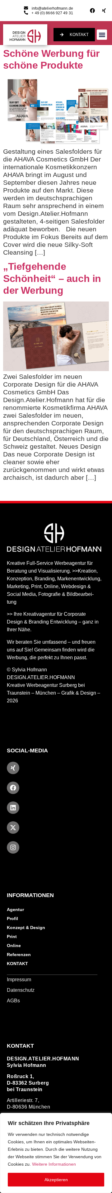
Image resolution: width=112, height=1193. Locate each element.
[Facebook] (92, 11)
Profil (12, 918)
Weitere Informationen (54, 1164)
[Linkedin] (13, 807)
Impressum (19, 979)
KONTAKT (17, 963)
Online (14, 945)
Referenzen (19, 954)
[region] (56, 1153)
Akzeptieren (56, 1179)
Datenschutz (21, 990)
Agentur (15, 909)
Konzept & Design (26, 927)
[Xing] (104, 11)
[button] (102, 34)
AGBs (13, 1000)
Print (12, 936)
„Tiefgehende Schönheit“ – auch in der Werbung (52, 278)
